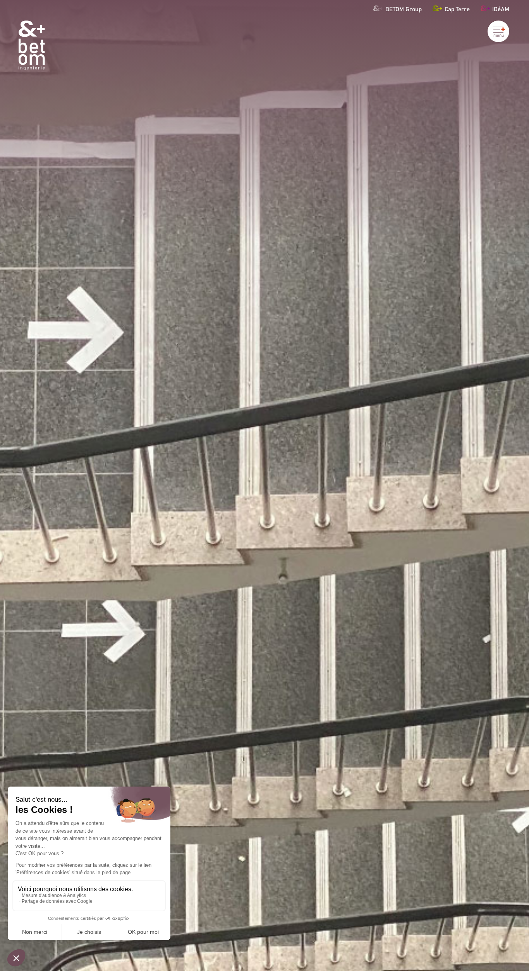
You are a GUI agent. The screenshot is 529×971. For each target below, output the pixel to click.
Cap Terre (457, 9)
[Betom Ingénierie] (32, 46)
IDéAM (500, 9)
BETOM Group (403, 9)
